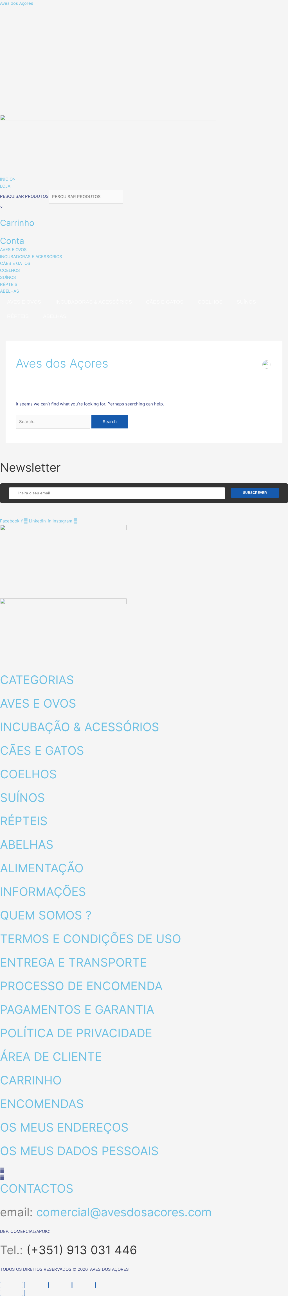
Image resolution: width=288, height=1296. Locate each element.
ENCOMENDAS (42, 1104)
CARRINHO (31, 1080)
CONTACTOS (36, 1188)
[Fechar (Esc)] (84, 1285)
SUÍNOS (246, 302)
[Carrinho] (1, 213)
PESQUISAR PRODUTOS (24, 196)
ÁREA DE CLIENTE (51, 1056)
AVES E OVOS (24, 302)
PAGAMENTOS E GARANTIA (77, 1009)
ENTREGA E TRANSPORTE (73, 962)
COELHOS (210, 302)
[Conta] (1, 231)
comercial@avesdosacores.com (124, 1212)
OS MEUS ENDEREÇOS (64, 1127)
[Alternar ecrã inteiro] (35, 1285)
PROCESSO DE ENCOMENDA (81, 986)
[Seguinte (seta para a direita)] (35, 1293)
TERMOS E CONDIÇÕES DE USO (90, 939)
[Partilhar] (59, 1285)
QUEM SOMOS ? (45, 915)
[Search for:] (53, 421)
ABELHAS (54, 316)
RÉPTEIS (18, 316)
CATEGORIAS (37, 680)
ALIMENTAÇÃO (42, 868)
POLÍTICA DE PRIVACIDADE (76, 1033)
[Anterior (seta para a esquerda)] (11, 1293)
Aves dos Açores (16, 3)
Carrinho (17, 223)
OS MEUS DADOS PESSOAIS (79, 1151)
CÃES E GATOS (164, 302)
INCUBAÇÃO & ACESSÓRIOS (79, 727)
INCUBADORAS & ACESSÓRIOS (93, 302)
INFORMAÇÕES (43, 891)
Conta (12, 241)
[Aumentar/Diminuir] (11, 1285)
